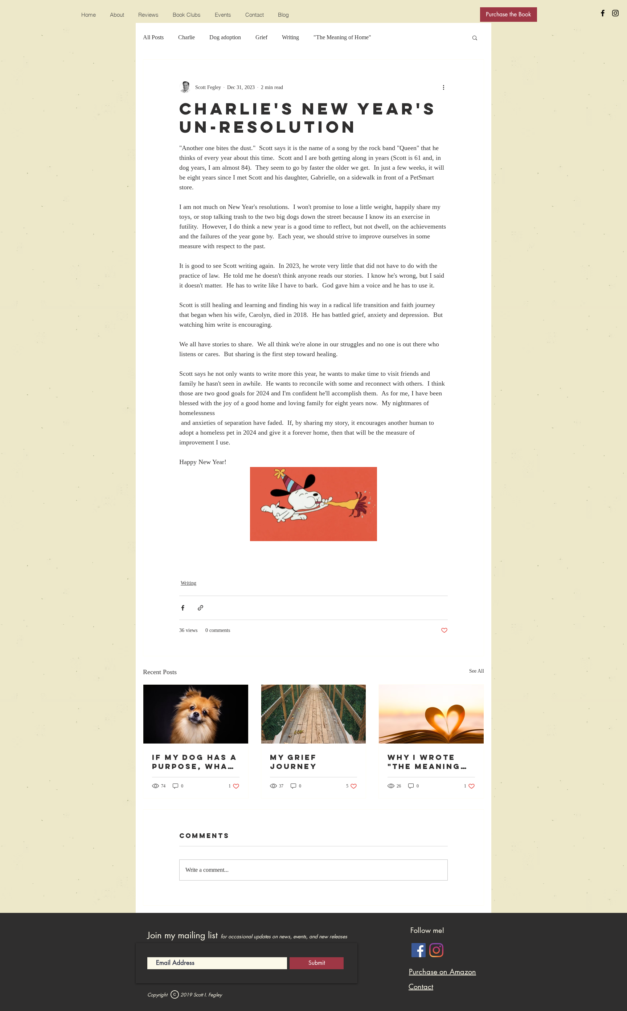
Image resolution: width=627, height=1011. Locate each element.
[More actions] (443, 87)
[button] (474, 37)
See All (476, 671)
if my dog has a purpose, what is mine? (194, 762)
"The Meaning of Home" (342, 37)
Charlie (186, 37)
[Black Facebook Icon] (602, 13)
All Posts (153, 37)
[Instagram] (436, 950)
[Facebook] (418, 950)
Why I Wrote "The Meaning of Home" (424, 762)
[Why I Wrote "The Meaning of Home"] (431, 714)
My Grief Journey (293, 762)
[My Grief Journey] (313, 714)
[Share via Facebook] (182, 607)
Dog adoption (225, 37)
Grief (261, 37)
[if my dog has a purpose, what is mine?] (195, 714)
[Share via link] (200, 607)
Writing (290, 37)
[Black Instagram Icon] (615, 13)
